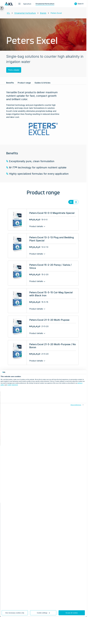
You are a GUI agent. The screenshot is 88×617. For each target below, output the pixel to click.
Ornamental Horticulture (45, 4)
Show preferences (76, 405)
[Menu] (19, 3)
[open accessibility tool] (1, 8)
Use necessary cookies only (14, 613)
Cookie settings (42, 613)
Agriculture (27, 4)
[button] (75, 3)
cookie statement (12, 385)
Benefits (10, 83)
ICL (8, 13)
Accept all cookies (72, 613)
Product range (24, 83)
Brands (43, 13)
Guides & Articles (42, 83)
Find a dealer (13, 70)
